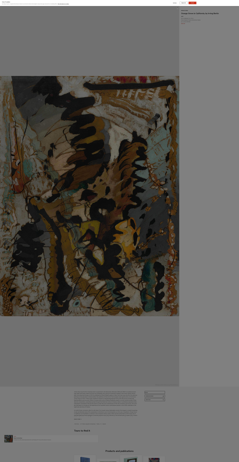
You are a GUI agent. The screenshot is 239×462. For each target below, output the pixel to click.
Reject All (184, 2)
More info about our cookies (63, 4)
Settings (175, 2)
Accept (192, 2)
